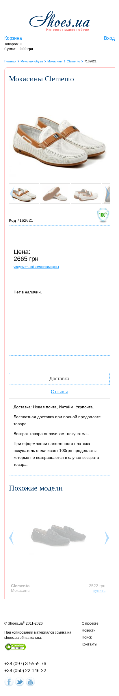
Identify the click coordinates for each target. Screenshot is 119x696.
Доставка (59, 378)
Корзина (13, 38)
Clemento (73, 61)
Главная (10, 61)
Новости (89, 630)
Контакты (89, 644)
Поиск (87, 637)
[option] (59, 545)
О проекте (90, 623)
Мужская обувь (32, 61)
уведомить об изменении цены (36, 266)
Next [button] (107, 539)
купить (99, 590)
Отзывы (59, 391)
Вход (109, 38)
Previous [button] (12, 539)
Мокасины (54, 61)
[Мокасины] (58, 533)
